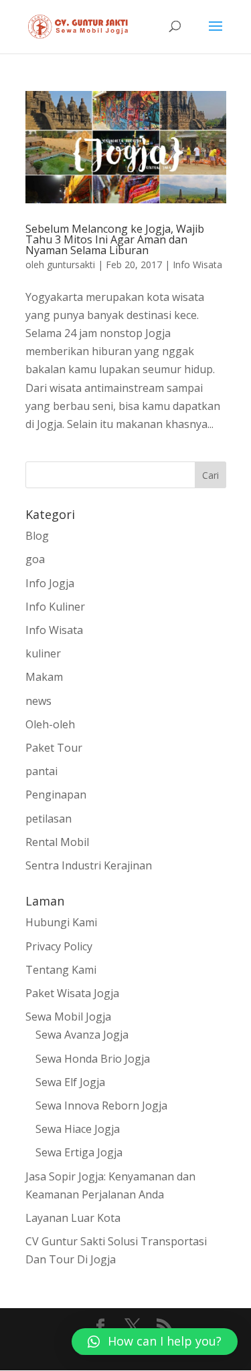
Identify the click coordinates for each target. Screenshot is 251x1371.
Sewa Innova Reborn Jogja (101, 1105)
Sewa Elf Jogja (70, 1082)
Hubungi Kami (61, 922)
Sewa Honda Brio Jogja (92, 1058)
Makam (44, 676)
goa (35, 559)
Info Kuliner (55, 606)
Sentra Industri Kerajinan (88, 865)
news (38, 701)
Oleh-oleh (50, 724)
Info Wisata (197, 264)
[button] (155, 1341)
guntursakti (71, 264)
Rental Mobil (57, 842)
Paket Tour (53, 747)
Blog (37, 535)
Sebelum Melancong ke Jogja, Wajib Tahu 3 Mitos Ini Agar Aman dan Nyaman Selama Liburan (114, 239)
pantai (41, 771)
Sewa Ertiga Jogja (78, 1152)
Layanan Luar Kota (72, 1217)
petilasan (48, 818)
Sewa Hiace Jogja (77, 1129)
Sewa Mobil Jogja (68, 1016)
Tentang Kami (60, 969)
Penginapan (55, 794)
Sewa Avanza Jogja (82, 1034)
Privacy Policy (58, 946)
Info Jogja (49, 583)
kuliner (43, 653)
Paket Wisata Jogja (72, 993)
